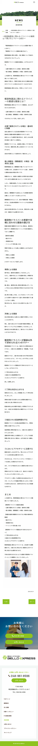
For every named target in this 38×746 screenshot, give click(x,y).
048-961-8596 (19, 636)
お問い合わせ (19, 642)
